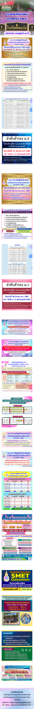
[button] (2, 2)
